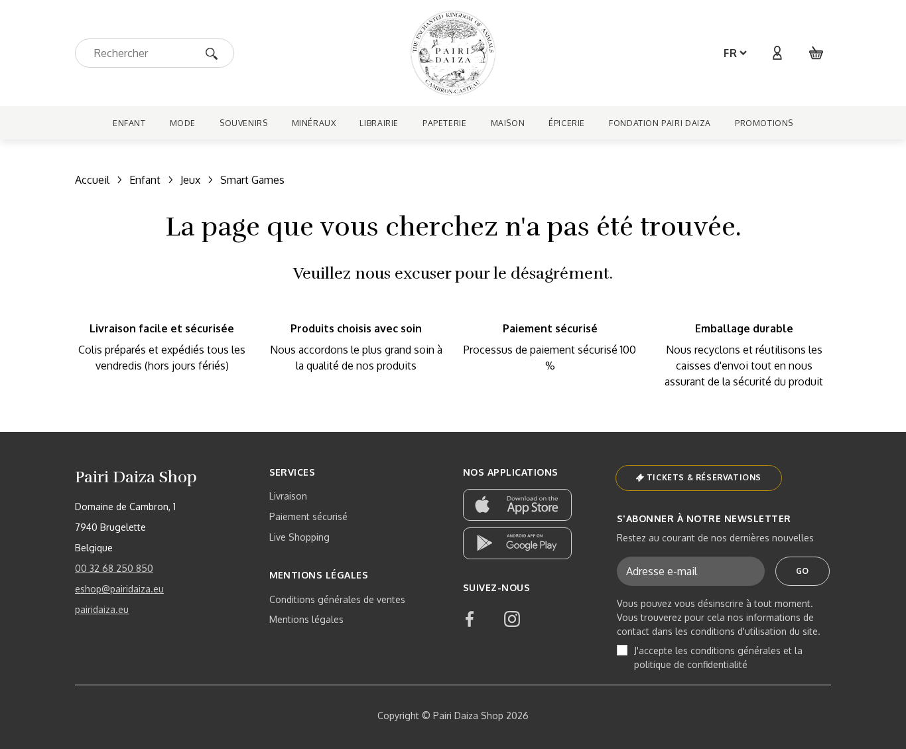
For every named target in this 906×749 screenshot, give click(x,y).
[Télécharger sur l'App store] (517, 505)
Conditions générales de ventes (337, 599)
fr (731, 53)
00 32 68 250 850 (114, 568)
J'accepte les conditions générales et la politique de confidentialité (718, 657)
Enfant (145, 179)
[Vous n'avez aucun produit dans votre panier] (816, 53)
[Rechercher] (216, 52)
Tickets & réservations (704, 477)
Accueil (92, 179)
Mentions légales (306, 619)
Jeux (190, 179)
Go (802, 571)
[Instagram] (512, 619)
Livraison (288, 496)
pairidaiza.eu (102, 609)
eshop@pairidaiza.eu (119, 588)
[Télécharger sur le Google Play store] (517, 543)
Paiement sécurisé (308, 516)
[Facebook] (469, 619)
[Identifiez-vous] (776, 53)
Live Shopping (299, 537)
